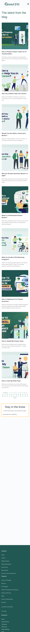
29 (14, 396)
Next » (15, 398)
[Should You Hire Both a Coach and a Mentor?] (15, 117)
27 (9, 396)
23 (27, 394)
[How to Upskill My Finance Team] (15, 325)
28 (11, 396)
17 (14, 394)
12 (2, 394)
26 (7, 396)
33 (22, 396)
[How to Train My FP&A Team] (15, 365)
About (2, 555)
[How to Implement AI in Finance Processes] (15, 283)
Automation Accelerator (7, 606)
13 (5, 394)
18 (16, 394)
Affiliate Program (5, 561)
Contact (3, 558)
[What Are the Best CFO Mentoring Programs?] (15, 241)
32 (20, 396)
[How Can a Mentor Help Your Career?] (15, 77)
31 (18, 396)
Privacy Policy (4, 570)
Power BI (3, 602)
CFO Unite (3, 611)
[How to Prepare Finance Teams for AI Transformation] (15, 36)
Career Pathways (5, 629)
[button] (28, 4)
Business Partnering (6, 593)
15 (9, 394)
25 (5, 396)
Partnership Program (6, 564)
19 (18, 394)
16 (11, 394)
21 (22, 394)
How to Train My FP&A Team (11, 381)
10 (24, 392)
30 (16, 396)
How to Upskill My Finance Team (12, 341)
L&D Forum (4, 626)
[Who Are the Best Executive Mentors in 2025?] (15, 157)
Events (3, 619)
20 (20, 394)
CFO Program (4, 586)
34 (25, 396)
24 (2, 396)
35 (27, 396)
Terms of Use (4, 567)
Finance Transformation (7, 599)
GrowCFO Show (5, 621)
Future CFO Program (6, 580)
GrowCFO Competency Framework (9, 589)
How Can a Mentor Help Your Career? (14, 93)
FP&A (2, 596)
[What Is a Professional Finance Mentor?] (15, 199)
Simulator (3, 624)
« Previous (5, 392)
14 (7, 394)
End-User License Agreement (8, 573)
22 (25, 394)
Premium (3, 583)
